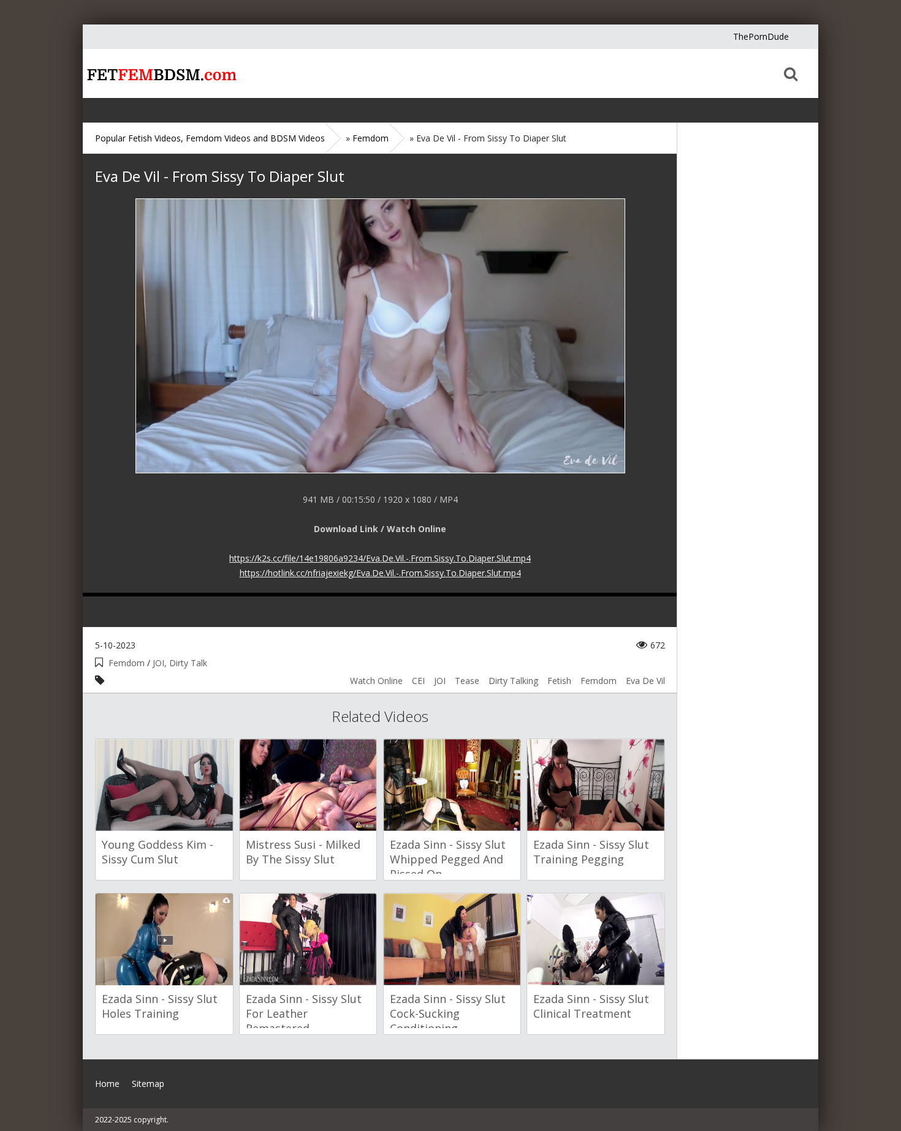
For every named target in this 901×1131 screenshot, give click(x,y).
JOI (440, 680)
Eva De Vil (645, 680)
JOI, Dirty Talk (180, 663)
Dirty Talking (513, 680)
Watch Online (376, 680)
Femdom (126, 663)
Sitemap (148, 1083)
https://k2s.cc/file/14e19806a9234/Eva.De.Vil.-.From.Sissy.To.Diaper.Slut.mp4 (380, 558)
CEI (418, 680)
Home (159, 73)
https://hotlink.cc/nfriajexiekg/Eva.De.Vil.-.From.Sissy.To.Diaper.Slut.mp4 (380, 573)
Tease (467, 680)
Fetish (559, 680)
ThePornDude (761, 36)
